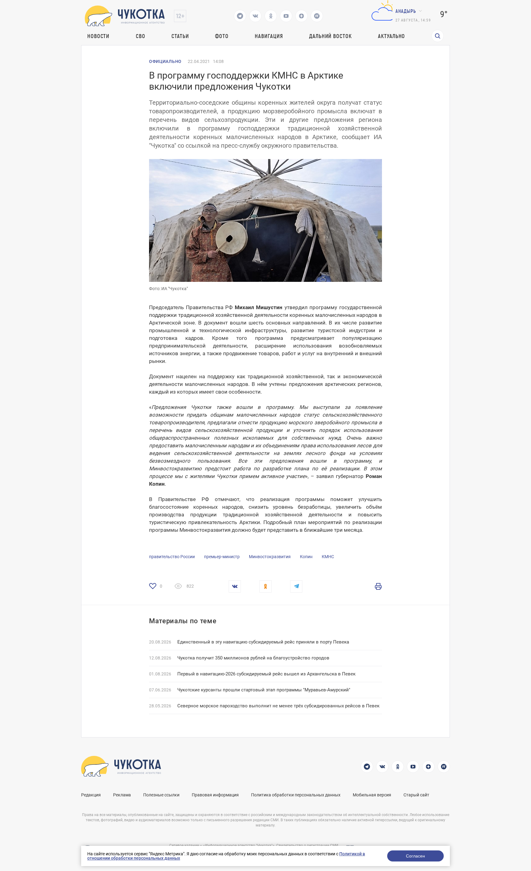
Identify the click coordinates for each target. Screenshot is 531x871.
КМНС (328, 556)
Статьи (180, 36)
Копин (306, 556)
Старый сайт (416, 795)
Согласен (415, 856)
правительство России (172, 556)
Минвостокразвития (270, 556)
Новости (98, 36)
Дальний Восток (330, 36)
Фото (222, 36)
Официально (165, 61)
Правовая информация (215, 795)
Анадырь (405, 11)
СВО (140, 36)
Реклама (122, 795)
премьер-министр (222, 556)
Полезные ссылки (161, 795)
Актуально (391, 36)
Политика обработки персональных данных (295, 795)
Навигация (269, 36)
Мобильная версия (372, 795)
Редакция (91, 795)
